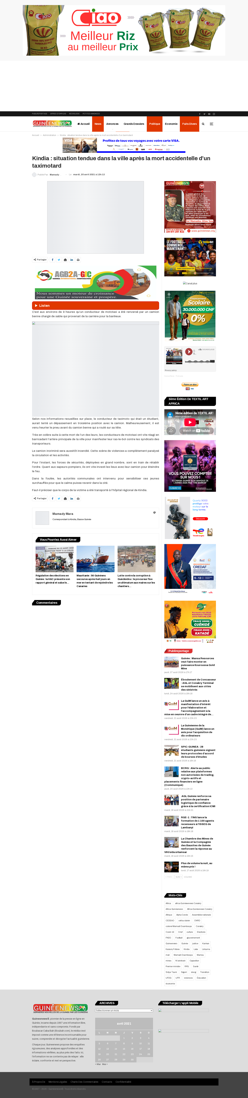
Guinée (184, 943)
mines (168, 961)
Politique (154, 123)
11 (149, 1043)
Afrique (169, 915)
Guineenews (171, 943)
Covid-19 (170, 932)
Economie (171, 123)
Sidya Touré (171, 972)
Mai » (105, 1064)
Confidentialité (123, 1082)
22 (124, 1054)
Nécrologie (74, 113)
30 (132, 1060)
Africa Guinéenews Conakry (199, 909)
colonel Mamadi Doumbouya (179, 926)
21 (116, 1054)
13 (107, 1049)
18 (149, 1049)
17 (141, 1049)
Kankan (205, 943)
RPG (187, 966)
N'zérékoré (180, 961)
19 (99, 1054)
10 (140, 1043)
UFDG (168, 978)
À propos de (38, 1082)
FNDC (168, 938)
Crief (180, 932)
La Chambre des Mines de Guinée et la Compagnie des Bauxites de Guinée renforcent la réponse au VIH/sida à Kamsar (188, 845)
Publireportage (39, 113)
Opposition (194, 961)
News (98, 123)
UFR (178, 978)
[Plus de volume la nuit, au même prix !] (171, 867)
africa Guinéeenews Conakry (188, 903)
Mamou (200, 955)
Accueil (85, 123)
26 (99, 1060)
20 (107, 1054)
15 (124, 1049)
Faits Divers (189, 123)
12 (99, 1049)
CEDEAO (170, 920)
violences (188, 978)
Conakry (199, 926)
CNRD (197, 920)
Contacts (107, 1082)
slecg (193, 972)
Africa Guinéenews (174, 909)
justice (195, 943)
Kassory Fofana (173, 949)
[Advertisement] (124, 86)
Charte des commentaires (84, 1082)
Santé (195, 966)
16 (132, 1049)
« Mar (98, 1064)
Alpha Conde (182, 915)
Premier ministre (173, 966)
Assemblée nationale (201, 915)
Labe (196, 949)
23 (132, 1054)
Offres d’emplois (58, 113)
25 (148, 1054)
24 (140, 1054)
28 (116, 1060)
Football (178, 938)
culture (190, 932)
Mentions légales (58, 1082)
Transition (204, 972)
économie (170, 983)
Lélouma (206, 949)
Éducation (201, 978)
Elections (201, 932)
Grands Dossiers (134, 123)
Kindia (186, 949)
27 (107, 1060)
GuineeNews (169, 376)
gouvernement (193, 938)
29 (124, 1060)
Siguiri (184, 972)
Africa (168, 903)
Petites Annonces (91, 113)
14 (116, 1049)
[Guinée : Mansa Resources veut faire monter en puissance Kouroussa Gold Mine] (171, 662)
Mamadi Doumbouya (183, 955)
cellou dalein (184, 920)
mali (168, 955)
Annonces (112, 123)
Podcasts (179, 376)
